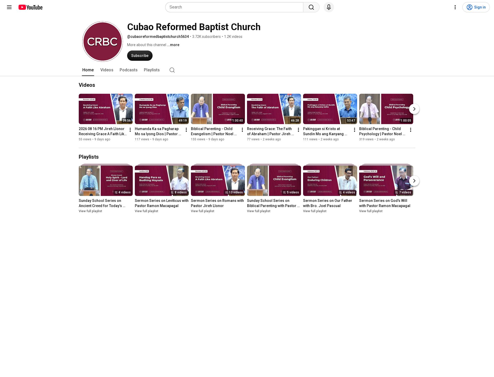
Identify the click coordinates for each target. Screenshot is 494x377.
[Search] (311, 7)
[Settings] (455, 7)
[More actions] (130, 130)
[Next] (414, 109)
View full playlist (90, 211)
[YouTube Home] (30, 7)
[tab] (88, 70)
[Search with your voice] (329, 7)
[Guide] (9, 7)
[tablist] (247, 70)
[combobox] (236, 7)
